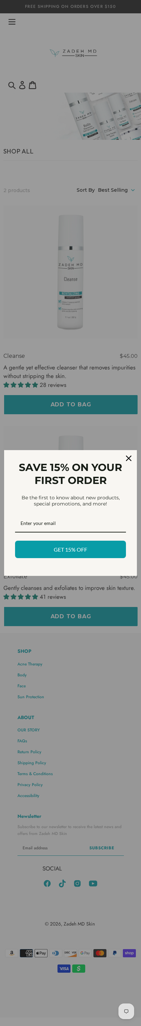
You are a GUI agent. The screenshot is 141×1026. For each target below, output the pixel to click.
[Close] (128, 458)
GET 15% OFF (70, 549)
